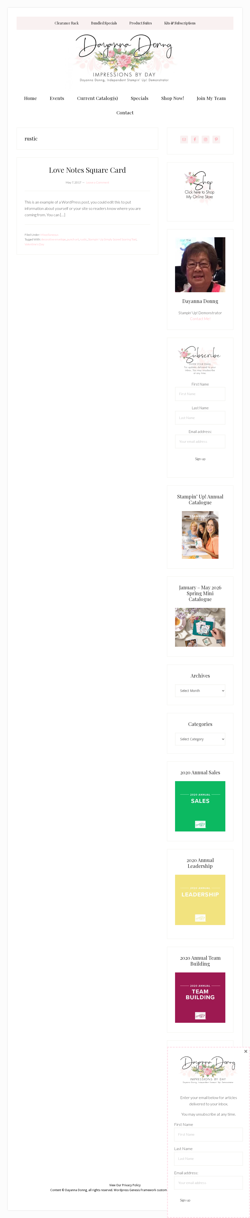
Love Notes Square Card (87, 170)
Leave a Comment (97, 182)
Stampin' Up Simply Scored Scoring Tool (112, 239)
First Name (200, 384)
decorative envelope (53, 239)
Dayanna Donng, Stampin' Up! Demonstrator (125, 60)
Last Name (200, 408)
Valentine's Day (34, 244)
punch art (73, 239)
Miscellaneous (49, 235)
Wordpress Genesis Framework (135, 1190)
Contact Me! (200, 318)
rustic (83, 239)
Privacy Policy (131, 1185)
